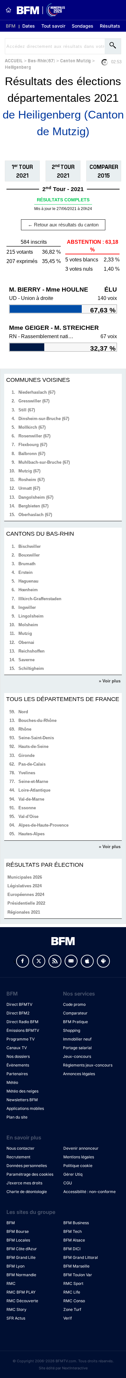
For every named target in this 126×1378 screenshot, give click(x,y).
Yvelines (26, 772)
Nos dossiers (18, 1056)
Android (103, 961)
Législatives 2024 (24, 885)
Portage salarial (77, 1047)
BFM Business (76, 1222)
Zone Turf (72, 1309)
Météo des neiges (22, 1091)
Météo (12, 1082)
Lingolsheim (31, 616)
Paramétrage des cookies (29, 1174)
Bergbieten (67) (33, 506)
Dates (28, 26)
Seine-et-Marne (33, 781)
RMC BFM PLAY (21, 1292)
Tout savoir (53, 26)
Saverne (26, 659)
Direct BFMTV (19, 1004)
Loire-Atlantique (34, 790)
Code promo (74, 1004)
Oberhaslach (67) (35, 514)
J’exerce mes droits (24, 1183)
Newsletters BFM (22, 1099)
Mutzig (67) (29, 471)
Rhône (24, 729)
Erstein (25, 572)
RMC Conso (74, 1300)
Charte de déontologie (26, 1191)
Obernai (26, 642)
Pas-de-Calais (32, 764)
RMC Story (16, 1309)
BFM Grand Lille (21, 1257)
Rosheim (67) (31, 479)
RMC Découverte (22, 1300)
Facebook (22, 961)
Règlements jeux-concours (87, 1065)
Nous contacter (20, 1148)
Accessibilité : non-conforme (89, 1191)
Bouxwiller (29, 555)
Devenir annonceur (81, 1148)
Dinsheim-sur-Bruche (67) (43, 418)
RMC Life (71, 1292)
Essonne (27, 807)
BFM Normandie (21, 1274)
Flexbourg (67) (32, 444)
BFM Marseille (76, 1266)
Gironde (26, 755)
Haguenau (28, 581)
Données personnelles (26, 1165)
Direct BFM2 (17, 1013)
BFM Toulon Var (77, 1274)
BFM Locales (18, 1240)
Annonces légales (79, 1073)
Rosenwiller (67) (34, 436)
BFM (11, 26)
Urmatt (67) (29, 488)
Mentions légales (78, 1156)
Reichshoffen (31, 651)
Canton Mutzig (75, 60)
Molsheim (28, 624)
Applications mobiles (25, 1108)
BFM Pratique (75, 1021)
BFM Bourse (17, 1231)
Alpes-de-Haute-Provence (43, 825)
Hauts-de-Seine (33, 746)
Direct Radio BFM (22, 1021)
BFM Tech (72, 1231)
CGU (67, 1183)
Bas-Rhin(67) (41, 60)
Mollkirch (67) (32, 427)
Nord (23, 711)
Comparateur (75, 1013)
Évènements (17, 1065)
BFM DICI (71, 1248)
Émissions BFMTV (22, 1030)
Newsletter (71, 961)
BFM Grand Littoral (80, 1257)
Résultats (110, 26)
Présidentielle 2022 (26, 903)
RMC (11, 1283)
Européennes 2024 (25, 894)
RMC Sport (73, 1283)
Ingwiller (27, 607)
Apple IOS (87, 961)
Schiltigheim (31, 668)
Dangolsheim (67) (35, 497)
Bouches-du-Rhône (37, 720)
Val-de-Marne (31, 799)
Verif (67, 1318)
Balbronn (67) (31, 453)
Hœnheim (28, 589)
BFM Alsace (74, 1240)
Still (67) (26, 410)
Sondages (82, 26)
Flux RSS (54, 961)
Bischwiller (29, 546)
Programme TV (20, 1039)
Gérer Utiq (72, 1174)
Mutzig (25, 633)
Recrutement (18, 1156)
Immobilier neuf (77, 1039)
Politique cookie (77, 1165)
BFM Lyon (15, 1266)
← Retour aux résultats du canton (63, 224)
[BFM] (8, 10)
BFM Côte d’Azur (21, 1248)
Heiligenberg (18, 67)
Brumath (27, 563)
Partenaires (17, 1073)
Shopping (71, 1030)
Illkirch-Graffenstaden (39, 598)
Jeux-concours (77, 1056)
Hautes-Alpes (31, 833)
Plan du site (16, 1117)
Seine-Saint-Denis (36, 737)
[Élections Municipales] (38, 10)
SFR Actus (15, 1318)
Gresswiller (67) (33, 401)
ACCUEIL (14, 60)
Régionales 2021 (23, 912)
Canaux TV (16, 1047)
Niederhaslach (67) (36, 392)
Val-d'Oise (28, 816)
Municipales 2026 (24, 877)
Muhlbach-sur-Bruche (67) (44, 462)
